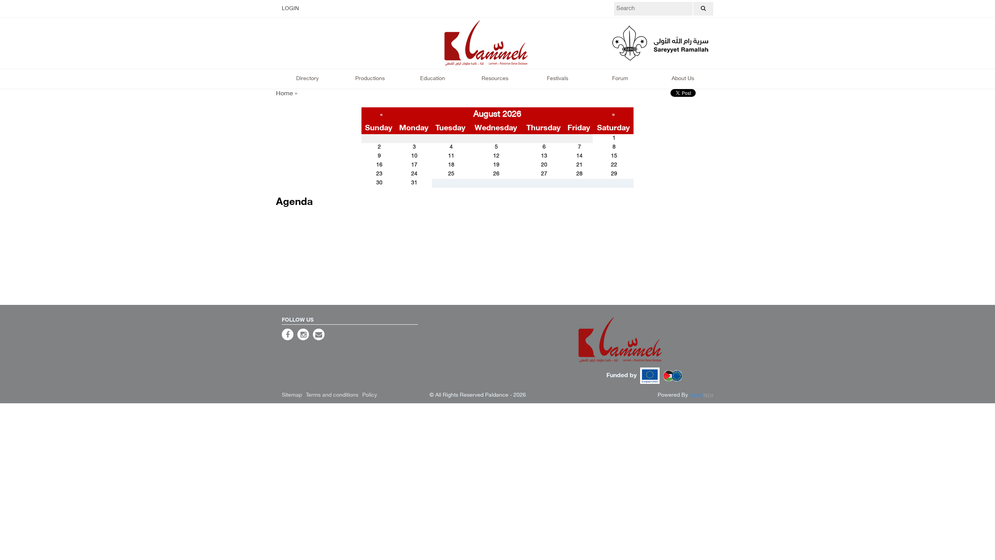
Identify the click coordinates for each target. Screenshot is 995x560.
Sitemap (292, 395)
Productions (370, 78)
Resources (495, 78)
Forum (620, 78)
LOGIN (290, 8)
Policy (369, 395)
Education (432, 78)
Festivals (557, 78)
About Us (683, 78)
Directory (307, 78)
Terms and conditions (332, 395)
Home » (286, 94)
